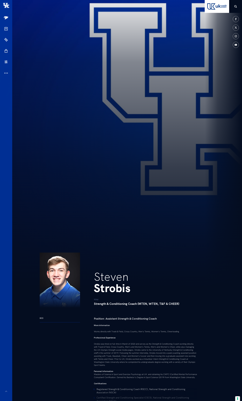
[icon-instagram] (236, 36)
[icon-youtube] (236, 45)
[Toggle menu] (6, 391)
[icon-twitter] (236, 28)
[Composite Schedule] (6, 28)
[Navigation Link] (6, 17)
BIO (41, 318)
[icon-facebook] (236, 19)
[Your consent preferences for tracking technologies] (237, 398)
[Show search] (235, 6)
